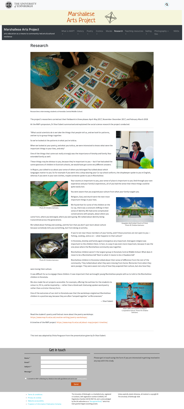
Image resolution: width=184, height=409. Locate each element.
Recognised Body (96, 401)
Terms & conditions (35, 394)
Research (118, 31)
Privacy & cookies (34, 398)
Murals (109, 31)
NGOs (176, 31)
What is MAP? (67, 31)
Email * (27, 362)
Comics (99, 31)
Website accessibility (36, 401)
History (80, 31)
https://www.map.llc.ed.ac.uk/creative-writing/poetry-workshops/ (58, 317)
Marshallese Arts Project (21, 29)
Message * (28, 372)
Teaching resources (134, 31)
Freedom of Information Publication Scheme (44, 404)
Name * (27, 358)
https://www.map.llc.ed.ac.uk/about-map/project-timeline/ (82, 322)
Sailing (148, 31)
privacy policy (82, 379)
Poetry (90, 31)
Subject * (27, 367)
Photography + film (161, 32)
